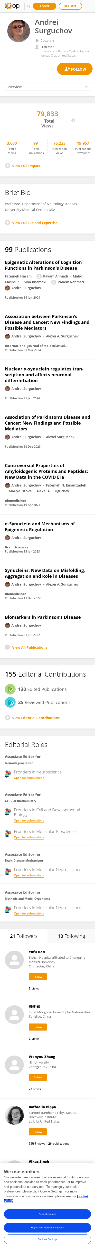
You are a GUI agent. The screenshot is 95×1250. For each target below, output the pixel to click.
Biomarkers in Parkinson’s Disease (43, 617)
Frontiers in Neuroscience (38, 772)
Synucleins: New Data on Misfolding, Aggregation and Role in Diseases (45, 573)
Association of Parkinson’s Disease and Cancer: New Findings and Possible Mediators (47, 423)
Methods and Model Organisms (27, 899)
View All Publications (29, 647)
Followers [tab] (24, 936)
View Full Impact (26, 165)
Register (70, 6)
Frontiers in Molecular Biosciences (45, 831)
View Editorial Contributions (36, 717)
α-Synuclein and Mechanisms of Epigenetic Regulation (40, 526)
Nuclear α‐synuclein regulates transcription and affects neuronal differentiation (44, 374)
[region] (47, 1206)
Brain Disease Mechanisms (24, 860)
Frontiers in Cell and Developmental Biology (47, 812)
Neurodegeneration (19, 763)
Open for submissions (29, 778)
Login (44, 6)
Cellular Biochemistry (20, 801)
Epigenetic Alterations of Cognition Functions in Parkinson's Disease (43, 265)
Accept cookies (47, 1214)
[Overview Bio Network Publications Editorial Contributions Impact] (47, 87)
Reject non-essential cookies (47, 1227)
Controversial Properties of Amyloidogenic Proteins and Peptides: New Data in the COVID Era (46, 471)
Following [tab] (71, 936)
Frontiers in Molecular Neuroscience (47, 869)
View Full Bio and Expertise (34, 222)
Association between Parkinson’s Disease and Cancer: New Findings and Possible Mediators (47, 322)
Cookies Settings (47, 1239)
